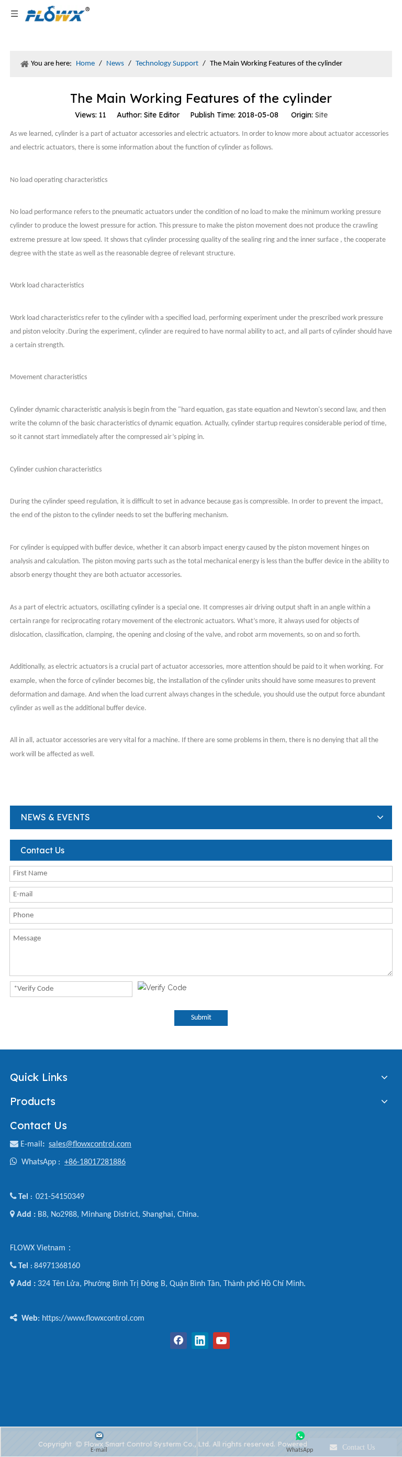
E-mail (31, 1144)
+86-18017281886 (95, 1162)
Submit (201, 1018)
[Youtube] (221, 1340)
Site (321, 115)
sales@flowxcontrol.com (90, 1144)
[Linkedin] (200, 1340)
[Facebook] (178, 1340)
